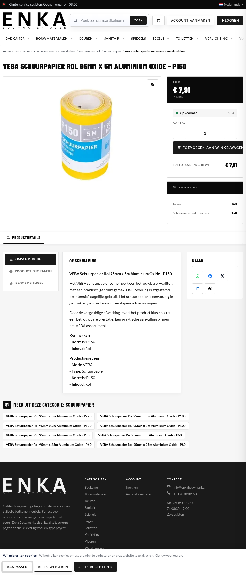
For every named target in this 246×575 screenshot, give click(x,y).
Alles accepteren (95, 567)
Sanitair (112, 38)
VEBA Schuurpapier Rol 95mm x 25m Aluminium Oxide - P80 (143, 444)
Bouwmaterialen (52, 38)
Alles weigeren (53, 567)
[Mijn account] (35, 20)
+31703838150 (185, 494)
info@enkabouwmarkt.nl (190, 487)
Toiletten (185, 38)
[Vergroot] (152, 84)
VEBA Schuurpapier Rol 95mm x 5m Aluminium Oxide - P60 (140, 435)
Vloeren (90, 541)
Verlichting (216, 38)
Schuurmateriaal (89, 51)
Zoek (138, 20)
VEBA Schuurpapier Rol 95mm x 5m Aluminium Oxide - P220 (49, 416)
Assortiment (22, 51)
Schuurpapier (112, 51)
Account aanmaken (190, 20)
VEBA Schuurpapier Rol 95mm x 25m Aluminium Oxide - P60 (49, 444)
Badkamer (15, 38)
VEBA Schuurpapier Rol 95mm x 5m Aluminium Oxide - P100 (143, 426)
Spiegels (138, 38)
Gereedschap (66, 51)
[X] (222, 276)
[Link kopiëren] (210, 288)
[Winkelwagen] (158, 20)
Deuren (86, 38)
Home (7, 51)
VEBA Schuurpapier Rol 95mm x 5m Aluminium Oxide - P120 (49, 426)
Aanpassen (17, 567)
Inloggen (230, 20)
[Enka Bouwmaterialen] (35, 486)
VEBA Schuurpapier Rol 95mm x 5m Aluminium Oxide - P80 (48, 435)
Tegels (158, 38)
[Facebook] (210, 276)
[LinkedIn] (197, 288)
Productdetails (26, 237)
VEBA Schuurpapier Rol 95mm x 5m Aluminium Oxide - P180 (143, 416)
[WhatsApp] (197, 276)
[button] (231, 4)
